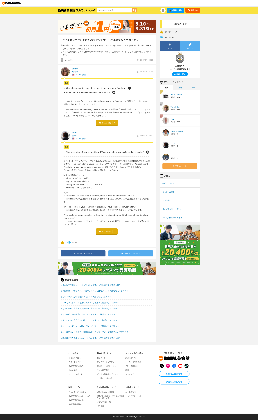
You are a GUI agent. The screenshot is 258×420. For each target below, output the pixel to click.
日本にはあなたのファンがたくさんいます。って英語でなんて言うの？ (91, 338)
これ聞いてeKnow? (104, 378)
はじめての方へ (75, 358)
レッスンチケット (132, 374)
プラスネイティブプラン (106, 362)
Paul (172, 119)
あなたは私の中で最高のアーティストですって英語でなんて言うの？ (90, 314)
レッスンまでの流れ (133, 362)
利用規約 (166, 200)
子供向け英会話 (103, 370)
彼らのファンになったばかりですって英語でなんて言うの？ (86, 296)
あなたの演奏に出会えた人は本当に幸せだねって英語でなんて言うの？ (91, 308)
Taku (173, 143)
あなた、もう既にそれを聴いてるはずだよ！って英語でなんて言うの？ (91, 326)
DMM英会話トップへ (171, 209)
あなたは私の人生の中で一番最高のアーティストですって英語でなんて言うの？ (94, 332)
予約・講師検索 (131, 366)
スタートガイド (75, 362)
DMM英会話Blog (75, 404)
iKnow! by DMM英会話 (77, 392)
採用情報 (100, 406)
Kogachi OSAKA (177, 131)
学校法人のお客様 (174, 381)
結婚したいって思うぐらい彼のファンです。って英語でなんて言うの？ (91, 320)
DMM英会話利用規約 (105, 392)
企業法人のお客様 (174, 374)
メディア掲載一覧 (104, 402)
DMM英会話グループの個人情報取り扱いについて (110, 397)
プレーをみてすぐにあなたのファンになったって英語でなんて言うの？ (91, 302)
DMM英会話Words (76, 400)
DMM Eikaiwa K (177, 94)
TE (171, 155)
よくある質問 (168, 191)
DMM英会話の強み (76, 366)
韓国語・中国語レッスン (106, 366)
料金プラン (101, 358)
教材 (127, 370)
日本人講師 (73, 370)
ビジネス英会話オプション (107, 374)
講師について (130, 358)
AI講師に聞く (177, 10)
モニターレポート (76, 374)
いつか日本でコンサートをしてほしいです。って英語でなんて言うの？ (91, 285)
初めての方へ (168, 183)
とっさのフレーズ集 (133, 396)
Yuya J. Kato (175, 107)
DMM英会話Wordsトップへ (174, 217)
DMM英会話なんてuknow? (79, 396)
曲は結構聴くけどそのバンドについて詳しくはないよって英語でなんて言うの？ (94, 290)
